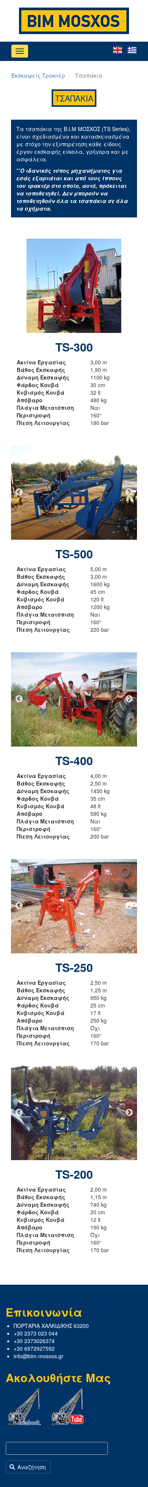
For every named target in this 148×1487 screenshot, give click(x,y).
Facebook (25, 1406)
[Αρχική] (74, 21)
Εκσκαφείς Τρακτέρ (38, 75)
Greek (132, 50)
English (117, 50)
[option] (74, 286)
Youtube (68, 1406)
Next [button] (129, 286)
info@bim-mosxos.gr (38, 1356)
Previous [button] (19, 286)
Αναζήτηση (31, 1467)
